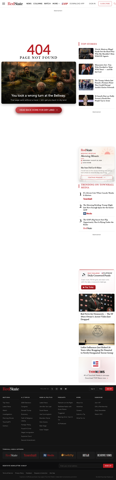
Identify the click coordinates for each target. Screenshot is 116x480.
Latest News (7, 406)
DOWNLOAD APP (77, 3)
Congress (24, 406)
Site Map (52, 473)
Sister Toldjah (44, 430)
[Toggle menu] (3, 3)
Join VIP (109, 389)
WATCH (47, 3)
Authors (5, 426)
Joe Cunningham (45, 414)
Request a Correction (40, 473)
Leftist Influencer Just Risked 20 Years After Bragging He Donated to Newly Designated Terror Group (97, 350)
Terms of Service (8, 473)
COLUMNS (37, 3)
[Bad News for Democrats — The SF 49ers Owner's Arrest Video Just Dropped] (97, 302)
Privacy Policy (19, 473)
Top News (6, 402)
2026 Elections (26, 402)
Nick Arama (43, 422)
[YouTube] (66, 389)
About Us (79, 402)
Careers (79, 410)
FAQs (100, 389)
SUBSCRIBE (105, 3)
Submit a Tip (80, 414)
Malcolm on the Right (65, 402)
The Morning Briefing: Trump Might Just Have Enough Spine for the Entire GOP (98, 207)
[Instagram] (56, 389)
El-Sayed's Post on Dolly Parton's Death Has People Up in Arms (104, 98)
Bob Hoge (43, 426)
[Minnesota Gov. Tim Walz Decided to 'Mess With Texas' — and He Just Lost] (86, 69)
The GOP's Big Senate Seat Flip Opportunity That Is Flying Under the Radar (98, 222)
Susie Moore (44, 410)
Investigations (7, 414)
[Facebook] (61, 389)
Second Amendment (28, 440)
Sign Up (108, 466)
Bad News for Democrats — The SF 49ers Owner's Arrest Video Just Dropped (97, 316)
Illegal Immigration (27, 432)
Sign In (93, 389)
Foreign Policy (26, 425)
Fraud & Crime (26, 428)
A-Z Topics (25, 397)
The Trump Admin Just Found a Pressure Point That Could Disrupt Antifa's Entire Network (104, 84)
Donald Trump (26, 410)
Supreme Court (26, 436)
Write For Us (80, 418)
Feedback (29, 473)
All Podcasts (62, 423)
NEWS (28, 3)
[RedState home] (11, 388)
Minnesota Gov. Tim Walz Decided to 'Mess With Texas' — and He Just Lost (103, 68)
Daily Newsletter (100, 410)
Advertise (79, 406)
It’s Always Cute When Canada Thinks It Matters (98, 194)
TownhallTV (7, 422)
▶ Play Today (88, 287)
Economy (24, 414)
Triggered (61, 413)
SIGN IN (92, 3)
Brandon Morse (45, 418)
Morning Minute (8, 418)
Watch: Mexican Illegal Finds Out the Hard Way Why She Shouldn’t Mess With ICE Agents (104, 52)
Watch (5, 410)
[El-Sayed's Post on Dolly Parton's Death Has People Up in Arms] (86, 100)
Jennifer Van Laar (46, 406)
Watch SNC (99, 414)
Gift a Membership (101, 406)
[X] (52, 389)
